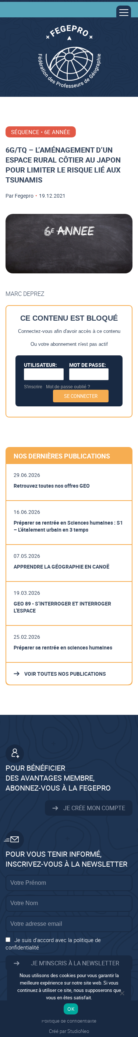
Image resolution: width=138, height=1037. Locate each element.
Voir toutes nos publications (64, 673)
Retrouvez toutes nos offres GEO (52, 485)
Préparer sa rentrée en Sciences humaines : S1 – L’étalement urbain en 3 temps (68, 526)
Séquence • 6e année (40, 132)
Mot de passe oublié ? (68, 386)
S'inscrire (33, 386)
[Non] (121, 993)
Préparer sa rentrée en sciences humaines (63, 647)
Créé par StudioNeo (69, 1031)
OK (70, 1009)
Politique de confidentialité (69, 1020)
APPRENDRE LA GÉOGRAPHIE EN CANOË (61, 566)
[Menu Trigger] (123, 13)
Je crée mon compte (93, 808)
